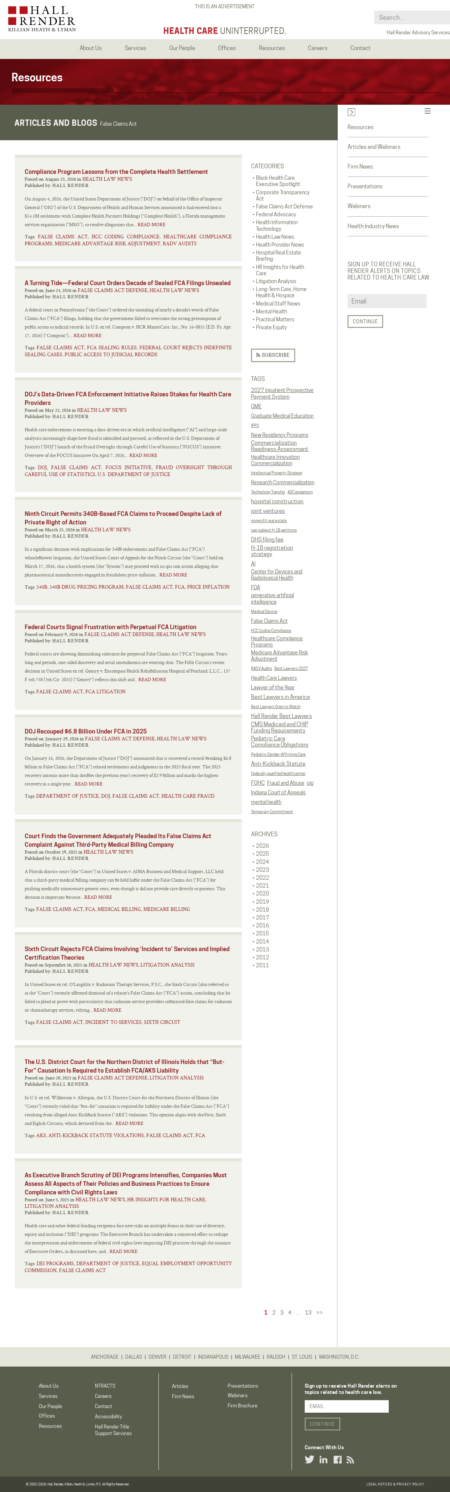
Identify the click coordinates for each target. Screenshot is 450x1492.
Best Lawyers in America (280, 697)
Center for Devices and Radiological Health (276, 575)
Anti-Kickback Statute (278, 763)
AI (253, 564)
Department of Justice (67, 795)
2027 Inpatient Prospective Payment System (282, 393)
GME (256, 406)
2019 (262, 902)
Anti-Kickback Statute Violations (96, 1135)
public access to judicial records (111, 354)
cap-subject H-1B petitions (274, 530)
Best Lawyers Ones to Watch (275, 706)
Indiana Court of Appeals (278, 792)
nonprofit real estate (269, 520)
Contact (103, 1406)
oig (310, 783)
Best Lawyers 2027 (291, 668)
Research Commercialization (282, 482)
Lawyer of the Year (273, 687)
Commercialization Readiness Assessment (279, 446)
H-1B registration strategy (272, 551)
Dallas (133, 1357)
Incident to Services (113, 1022)
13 (308, 1313)
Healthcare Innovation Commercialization (275, 460)
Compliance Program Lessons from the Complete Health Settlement (116, 171)
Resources (361, 127)
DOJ (42, 467)
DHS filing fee (267, 539)
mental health (266, 802)
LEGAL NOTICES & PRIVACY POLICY (395, 1484)
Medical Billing (119, 909)
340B (41, 586)
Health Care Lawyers (274, 678)
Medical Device (264, 611)
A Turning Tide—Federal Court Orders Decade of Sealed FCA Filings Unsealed (128, 283)
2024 (262, 862)
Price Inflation (208, 586)
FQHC (258, 783)
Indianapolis (213, 1357)
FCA (180, 586)
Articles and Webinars (374, 147)
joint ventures (268, 511)
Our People (50, 1406)
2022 (262, 878)
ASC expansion (300, 492)
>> (319, 1313)
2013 (262, 949)
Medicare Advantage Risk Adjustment (279, 656)
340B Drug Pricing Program (86, 586)
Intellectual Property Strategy (276, 472)
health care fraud (187, 795)
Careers (103, 1396)
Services (48, 1396)
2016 (262, 925)
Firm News (360, 166)
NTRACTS (105, 1386)
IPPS (255, 425)
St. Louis (302, 1357)
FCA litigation (105, 691)
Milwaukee (247, 1357)
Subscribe (275, 355)
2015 (262, 933)
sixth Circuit (162, 1022)
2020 (262, 894)
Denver (157, 1357)
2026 (262, 846)
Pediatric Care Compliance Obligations (279, 741)
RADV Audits (261, 668)
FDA (255, 587)
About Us (49, 1386)
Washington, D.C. (339, 1357)
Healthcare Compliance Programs (277, 641)
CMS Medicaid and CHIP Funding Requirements (279, 727)
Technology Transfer (268, 492)
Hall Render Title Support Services (113, 1430)
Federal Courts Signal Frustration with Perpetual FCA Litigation (110, 627)
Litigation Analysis (167, 964)
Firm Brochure (242, 1406)
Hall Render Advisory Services (418, 33)
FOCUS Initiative (128, 467)
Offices (47, 1416)
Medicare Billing (166, 909)
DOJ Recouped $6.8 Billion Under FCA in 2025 (86, 731)
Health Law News (107, 178)
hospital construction (277, 501)
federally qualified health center (278, 773)
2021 (262, 886)
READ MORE (151, 224)
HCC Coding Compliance (271, 630)
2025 (262, 854)
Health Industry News (373, 226)
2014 (262, 942)
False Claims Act (269, 621)
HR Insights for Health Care (166, 1199)
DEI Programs (55, 1263)
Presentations (365, 186)
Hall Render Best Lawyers (281, 716)
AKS (41, 1135)
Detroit (182, 1357)
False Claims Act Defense (113, 290)
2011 (262, 965)
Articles (180, 1386)
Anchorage (105, 1357)
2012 (262, 957)
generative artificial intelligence (272, 598)
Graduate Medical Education (282, 416)
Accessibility (108, 1417)
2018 (262, 910)
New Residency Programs (279, 435)
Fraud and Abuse (285, 783)
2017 (262, 918)
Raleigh (276, 1357)
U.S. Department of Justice (134, 474)
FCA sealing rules (112, 347)
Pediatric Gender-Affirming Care (278, 754)
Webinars (359, 206)
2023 (262, 870)
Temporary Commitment (272, 811)
